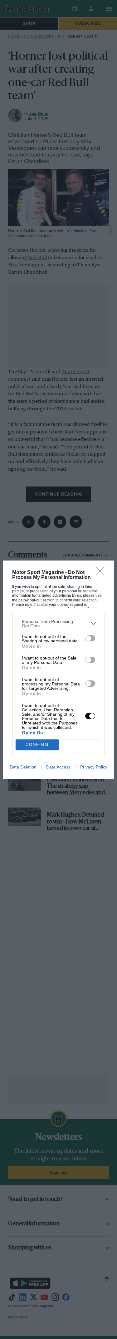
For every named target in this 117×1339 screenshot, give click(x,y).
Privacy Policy (93, 766)
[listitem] (58, 623)
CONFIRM (37, 744)
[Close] (102, 573)
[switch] (90, 638)
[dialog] (58, 670)
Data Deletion (23, 766)
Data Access (58, 766)
